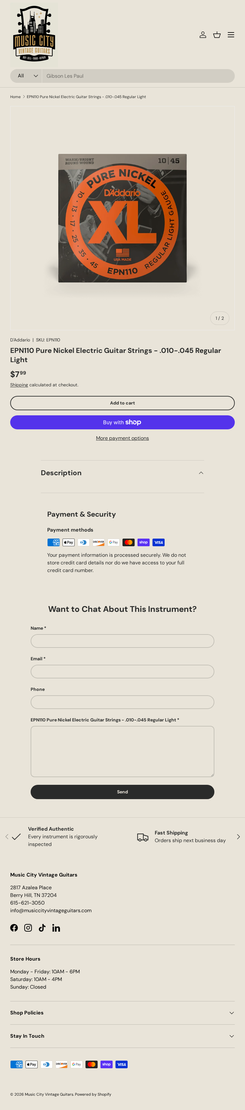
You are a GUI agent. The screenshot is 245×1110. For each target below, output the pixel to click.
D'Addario (20, 340)
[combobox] (122, 76)
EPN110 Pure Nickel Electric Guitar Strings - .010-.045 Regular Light (86, 97)
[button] (217, 35)
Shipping (19, 385)
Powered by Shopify (93, 1094)
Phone (38, 689)
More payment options (122, 438)
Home (15, 97)
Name (37, 628)
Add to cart (122, 403)
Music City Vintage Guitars (49, 1094)
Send (122, 792)
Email (36, 659)
